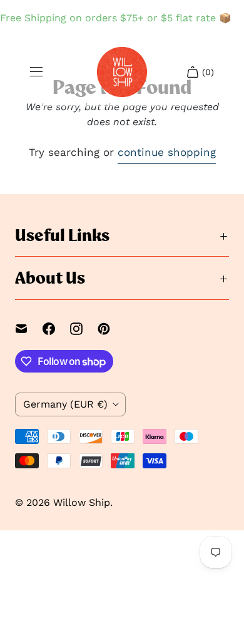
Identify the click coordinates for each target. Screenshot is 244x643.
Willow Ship (81, 502)
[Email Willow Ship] (29, 328)
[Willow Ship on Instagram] (84, 328)
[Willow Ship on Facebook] (56, 328)
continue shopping (167, 152)
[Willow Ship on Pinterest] (111, 328)
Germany (65, 404)
